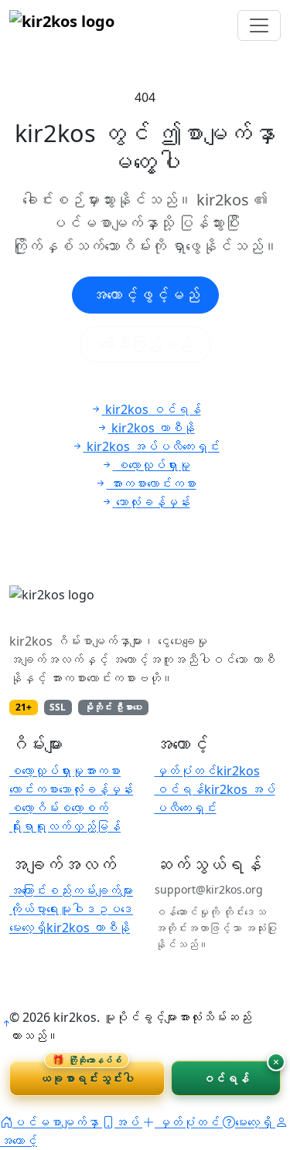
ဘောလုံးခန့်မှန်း (96, 789)
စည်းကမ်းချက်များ (89, 890)
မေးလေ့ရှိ (27, 927)
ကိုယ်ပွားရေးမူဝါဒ (52, 909)
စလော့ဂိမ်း (34, 807)
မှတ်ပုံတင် (186, 770)
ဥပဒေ (114, 909)
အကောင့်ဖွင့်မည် (145, 294)
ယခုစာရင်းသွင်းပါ (86, 1073)
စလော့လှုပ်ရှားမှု (46, 770)
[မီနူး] (259, 25)
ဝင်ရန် (225, 1078)
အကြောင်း (27, 890)
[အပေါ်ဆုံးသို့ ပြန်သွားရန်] (6, 1023)
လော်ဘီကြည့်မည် (145, 344)
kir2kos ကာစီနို (88, 927)
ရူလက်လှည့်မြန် (77, 826)
